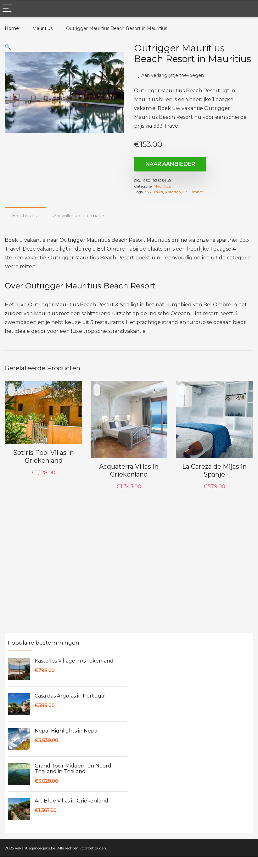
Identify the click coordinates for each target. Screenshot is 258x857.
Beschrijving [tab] (25, 216)
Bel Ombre (193, 192)
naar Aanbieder (170, 164)
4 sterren (173, 192)
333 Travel (153, 192)
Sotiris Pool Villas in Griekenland (43, 457)
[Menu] (7, 8)
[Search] (248, 8)
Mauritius (41, 28)
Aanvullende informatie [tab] (78, 216)
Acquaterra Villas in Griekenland (129, 471)
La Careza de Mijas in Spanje (214, 471)
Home (12, 28)
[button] (8, 47)
